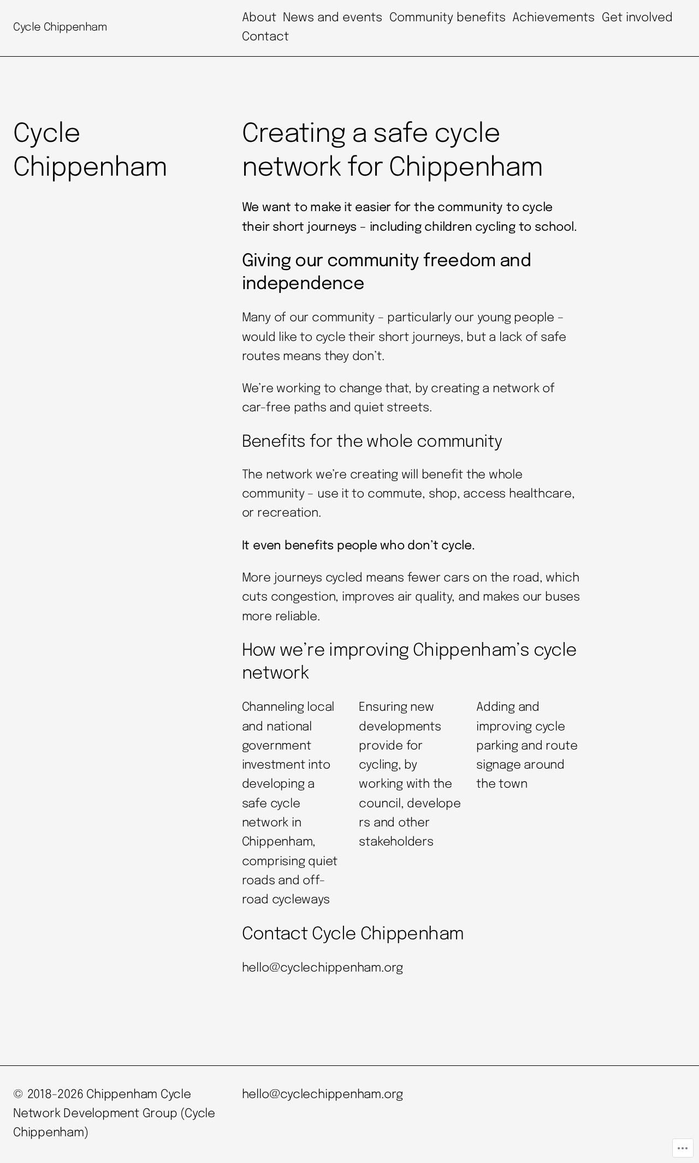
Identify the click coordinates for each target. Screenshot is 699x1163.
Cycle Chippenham (60, 27)
